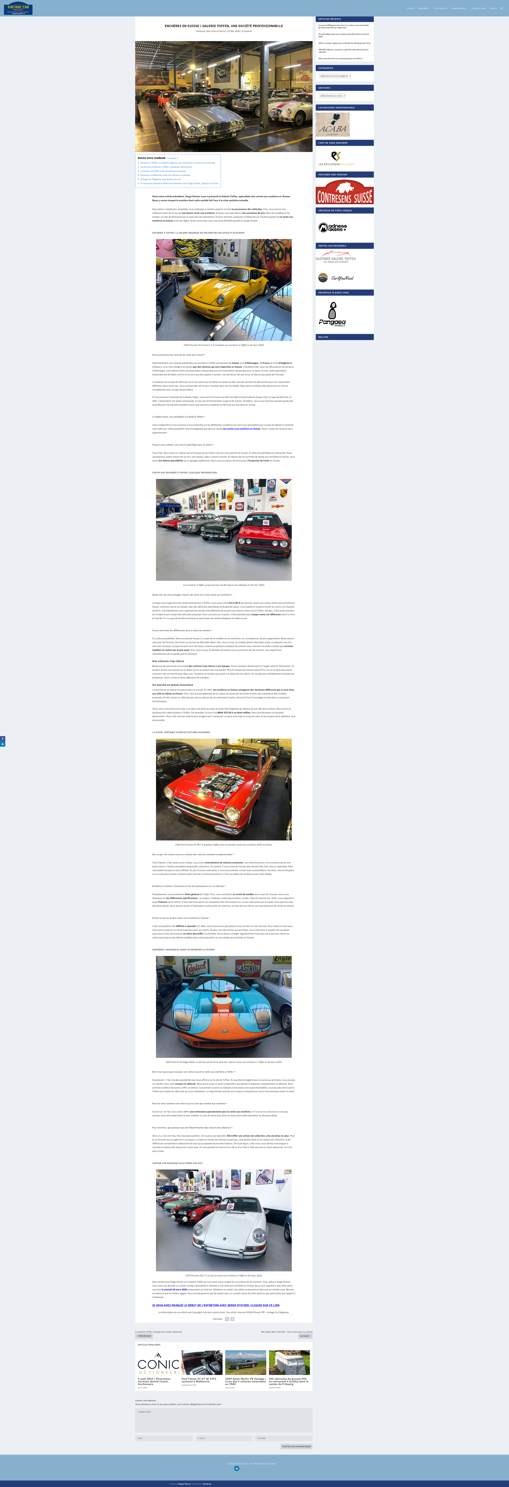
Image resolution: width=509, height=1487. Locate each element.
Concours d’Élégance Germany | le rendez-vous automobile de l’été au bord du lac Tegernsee (343, 26)
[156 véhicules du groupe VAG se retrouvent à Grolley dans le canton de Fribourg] (289, 1362)
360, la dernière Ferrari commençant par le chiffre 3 (340, 58)
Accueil (410, 8)
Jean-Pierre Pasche (215, 31)
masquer (172, 158)
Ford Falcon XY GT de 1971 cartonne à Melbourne (199, 1380)
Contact (493, 8)
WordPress (207, 1484)
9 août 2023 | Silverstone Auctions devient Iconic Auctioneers (154, 1381)
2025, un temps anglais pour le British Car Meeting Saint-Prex (344, 43)
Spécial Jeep (479, 8)
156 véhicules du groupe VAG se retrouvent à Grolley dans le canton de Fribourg (288, 1381)
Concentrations (458, 8)
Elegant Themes (184, 1484)
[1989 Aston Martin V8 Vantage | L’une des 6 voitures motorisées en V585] (245, 1362)
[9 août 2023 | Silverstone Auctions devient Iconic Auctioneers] (158, 1362)
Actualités (423, 8)
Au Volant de (441, 8)
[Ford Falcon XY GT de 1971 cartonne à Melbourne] (202, 1362)
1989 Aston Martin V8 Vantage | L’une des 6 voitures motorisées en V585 (245, 1381)
